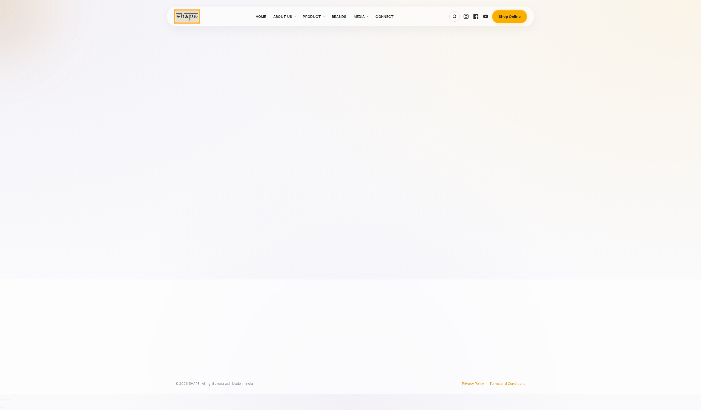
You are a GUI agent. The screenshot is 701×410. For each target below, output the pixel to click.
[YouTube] (485, 16)
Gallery (464, 327)
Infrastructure (328, 327)
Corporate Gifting (197, 95)
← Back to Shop (393, 77)
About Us (282, 16)
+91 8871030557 (197, 357)
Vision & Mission (329, 335)
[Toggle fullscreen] (3, 399)
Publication (191, 123)
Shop (462, 343)
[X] (224, 370)
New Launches (328, 355)
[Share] (6, 399)
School (188, 137)
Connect (384, 16)
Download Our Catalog (478, 351)
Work (186, 165)
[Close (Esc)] (8, 399)
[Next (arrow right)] (3, 407)
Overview (324, 319)
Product (312, 16)
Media (359, 16)
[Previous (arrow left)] (0, 407)
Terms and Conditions (507, 383)
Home (261, 16)
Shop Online (510, 16)
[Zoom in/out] (0, 399)
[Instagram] (466, 16)
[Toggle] (232, 124)
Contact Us (468, 335)
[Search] (454, 16)
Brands (339, 16)
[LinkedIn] (236, 370)
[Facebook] (475, 16)
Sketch (188, 151)
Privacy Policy (473, 383)
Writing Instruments (199, 179)
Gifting (188, 109)
